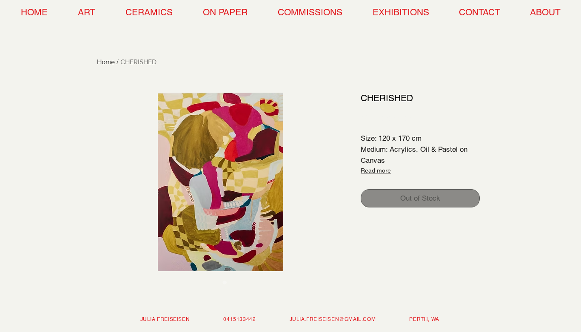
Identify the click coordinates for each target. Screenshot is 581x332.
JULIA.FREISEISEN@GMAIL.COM (333, 319)
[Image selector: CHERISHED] (216, 282)
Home (106, 61)
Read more (376, 170)
